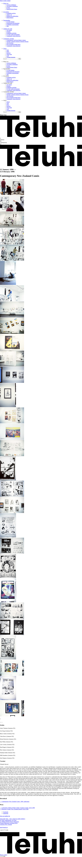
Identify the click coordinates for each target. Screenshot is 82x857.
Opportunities (6, 20)
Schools (8, 31)
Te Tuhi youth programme (13, 34)
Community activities (8, 38)
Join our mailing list (5, 816)
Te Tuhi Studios (10, 21)
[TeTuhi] (41, 137)
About (4, 48)
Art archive (6, 12)
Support (8, 53)
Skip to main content (5, 0)
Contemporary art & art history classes (16, 40)
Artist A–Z (9, 14)
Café (7, 55)
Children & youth (7, 28)
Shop (7, 51)
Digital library (9, 17)
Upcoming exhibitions (12, 6)
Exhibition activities (11, 33)
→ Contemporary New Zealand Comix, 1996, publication (14, 801)
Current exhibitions (11, 5)
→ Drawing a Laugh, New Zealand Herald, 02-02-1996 (14, 809)
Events (8, 7)
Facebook (5, 812)
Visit (7, 50)
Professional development (12, 23)
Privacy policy (3, 854)
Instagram (5, 813)
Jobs (7, 26)
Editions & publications (12, 16)
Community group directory (13, 36)
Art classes (9, 30)
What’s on (5, 3)
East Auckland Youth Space (13, 44)
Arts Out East (9, 43)
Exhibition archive (11, 13)
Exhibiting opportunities (12, 24)
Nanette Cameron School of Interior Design (17, 41)
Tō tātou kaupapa (10, 57)
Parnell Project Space (11, 9)
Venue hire (9, 54)
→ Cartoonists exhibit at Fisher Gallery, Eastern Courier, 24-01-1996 (17, 807)
